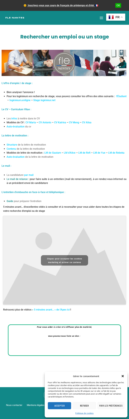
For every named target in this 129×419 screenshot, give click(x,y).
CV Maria (30, 122)
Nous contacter (14, 405)
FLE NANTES (14, 18)
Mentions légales (35, 405)
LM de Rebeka (116, 152)
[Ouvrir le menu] (101, 18)
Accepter (59, 405)
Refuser (84, 405)
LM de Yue (99, 152)
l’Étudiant (121, 96)
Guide (24, 201)
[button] (122, 376)
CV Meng (74, 122)
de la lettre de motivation (26, 144)
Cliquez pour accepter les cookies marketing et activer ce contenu (64, 260)
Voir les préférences (111, 405)
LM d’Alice (70, 152)
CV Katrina (60, 122)
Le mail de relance (17, 179)
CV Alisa (86, 122)
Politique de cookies (84, 413)
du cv (19, 126)
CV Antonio (45, 122)
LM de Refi (84, 152)
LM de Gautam (52, 152)
